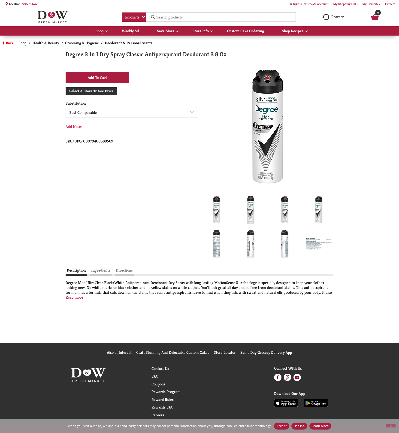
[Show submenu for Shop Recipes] (306, 31)
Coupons (158, 384)
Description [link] (76, 270)
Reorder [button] (337, 16)
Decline (299, 426)
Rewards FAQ (162, 407)
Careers (390, 4)
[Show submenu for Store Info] (211, 31)
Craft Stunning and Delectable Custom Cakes (172, 352)
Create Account (318, 4)
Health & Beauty (46, 42)
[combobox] (134, 17)
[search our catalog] (151, 17)
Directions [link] (124, 270)
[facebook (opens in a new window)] (277, 378)
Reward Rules (162, 399)
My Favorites (371, 4)
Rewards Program (166, 391)
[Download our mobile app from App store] (286, 402)
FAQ (154, 376)
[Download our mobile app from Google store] (316, 402)
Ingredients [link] (100, 270)
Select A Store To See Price (91, 91)
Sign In (297, 4)
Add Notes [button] (74, 126)
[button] (216, 209)
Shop (22, 42)
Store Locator (225, 352)
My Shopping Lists (345, 4)
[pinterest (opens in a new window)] (287, 378)
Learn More (320, 426)
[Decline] (391, 425)
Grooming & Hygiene (82, 42)
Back (9, 42)
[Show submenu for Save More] (177, 31)
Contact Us (160, 368)
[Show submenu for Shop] (106, 31)
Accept (281, 426)
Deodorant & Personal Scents (128, 42)
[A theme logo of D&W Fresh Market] (52, 17)
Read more (74, 297)
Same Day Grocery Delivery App (266, 352)
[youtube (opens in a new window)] (297, 378)
